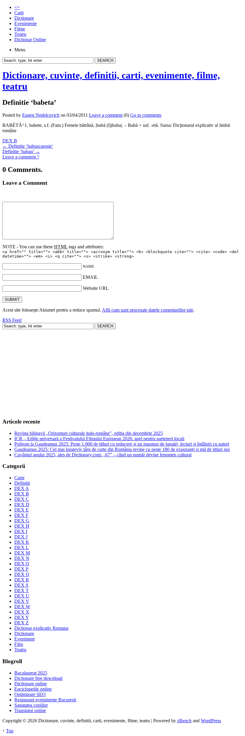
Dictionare (24, 18)
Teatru (20, 34)
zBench (184, 720)
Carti (19, 12)
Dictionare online (30, 683)
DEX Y (21, 617)
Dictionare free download (38, 678)
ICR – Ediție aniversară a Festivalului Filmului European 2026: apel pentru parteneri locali (99, 438)
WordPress (211, 720)
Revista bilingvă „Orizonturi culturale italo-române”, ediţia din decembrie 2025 (88, 433)
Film (18, 644)
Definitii (22, 483)
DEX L (21, 547)
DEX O (21, 563)
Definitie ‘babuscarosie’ (27, 146)
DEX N (21, 558)
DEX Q (21, 574)
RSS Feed (12, 320)
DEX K (21, 542)
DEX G (21, 520)
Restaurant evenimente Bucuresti (45, 699)
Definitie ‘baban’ (21, 151)
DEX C (21, 499)
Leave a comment (105, 115)
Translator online (30, 710)
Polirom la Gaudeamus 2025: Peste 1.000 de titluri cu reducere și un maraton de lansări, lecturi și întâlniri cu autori (121, 443)
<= (17, 7)
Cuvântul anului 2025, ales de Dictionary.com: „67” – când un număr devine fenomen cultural (103, 454)
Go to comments (145, 115)
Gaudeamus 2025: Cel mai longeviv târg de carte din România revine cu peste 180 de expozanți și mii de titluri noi (122, 449)
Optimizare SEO (30, 694)
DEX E (21, 509)
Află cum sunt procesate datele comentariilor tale (147, 309)
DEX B (9, 140)
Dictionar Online (30, 39)
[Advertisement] (122, 371)
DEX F (21, 515)
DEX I (20, 531)
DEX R (21, 579)
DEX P (21, 569)
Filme (19, 28)
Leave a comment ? (20, 156)
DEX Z (21, 622)
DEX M (22, 552)
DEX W (22, 606)
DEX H (21, 526)
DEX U (21, 595)
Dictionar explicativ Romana (41, 628)
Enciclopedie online (33, 689)
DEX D (21, 504)
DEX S (21, 585)
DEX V (21, 601)
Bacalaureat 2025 (30, 672)
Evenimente (25, 23)
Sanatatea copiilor (31, 705)
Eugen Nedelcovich (40, 115)
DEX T (21, 590)
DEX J (20, 536)
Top (9, 730)
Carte (19, 477)
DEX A (21, 488)
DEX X (21, 612)
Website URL (96, 288)
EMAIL (90, 277)
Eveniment (24, 638)
